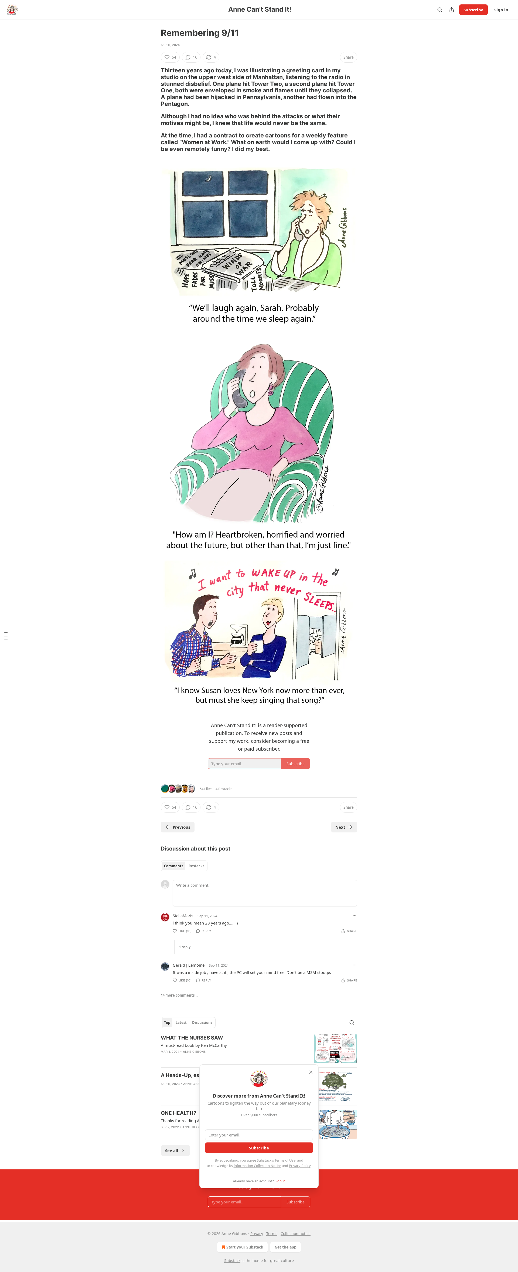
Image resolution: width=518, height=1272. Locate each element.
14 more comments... (179, 995)
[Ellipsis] (354, 915)
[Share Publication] (451, 9)
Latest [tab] (181, 1022)
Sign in (501, 9)
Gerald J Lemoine (189, 965)
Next (340, 827)
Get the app (286, 1247)
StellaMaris (183, 915)
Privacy (256, 1233)
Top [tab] (167, 1022)
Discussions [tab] (202, 1022)
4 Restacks (224, 788)
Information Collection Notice (257, 1165)
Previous (181, 827)
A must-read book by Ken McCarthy (194, 1045)
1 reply (184, 946)
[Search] (439, 9)
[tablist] (184, 866)
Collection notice (296, 1233)
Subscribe (473, 9)
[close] (310, 1072)
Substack (232, 1260)
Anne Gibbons (194, 1052)
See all (171, 1150)
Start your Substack (244, 1247)
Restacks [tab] (196, 865)
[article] (259, 1048)
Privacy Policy (300, 1165)
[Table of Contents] (6, 636)
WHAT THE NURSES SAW (192, 1038)
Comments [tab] (173, 865)
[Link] (153, 87)
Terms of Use (285, 1160)
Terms (271, 1233)
